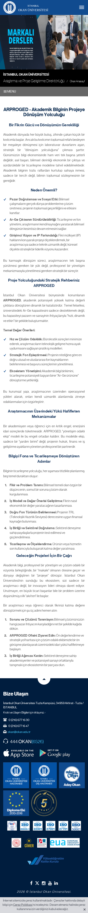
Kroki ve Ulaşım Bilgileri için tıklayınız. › (24, 712)
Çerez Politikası (22, 904)
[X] (37, 882)
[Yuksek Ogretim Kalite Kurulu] (44, 803)
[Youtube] (50, 883)
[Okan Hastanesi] (16, 775)
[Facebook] (31, 883)
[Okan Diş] (44, 775)
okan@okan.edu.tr (19, 732)
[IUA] (42, 842)
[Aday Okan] (72, 775)
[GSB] (16, 842)
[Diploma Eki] (16, 803)
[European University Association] (65, 842)
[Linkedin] (56, 883)
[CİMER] (29, 842)
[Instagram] (43, 883)
